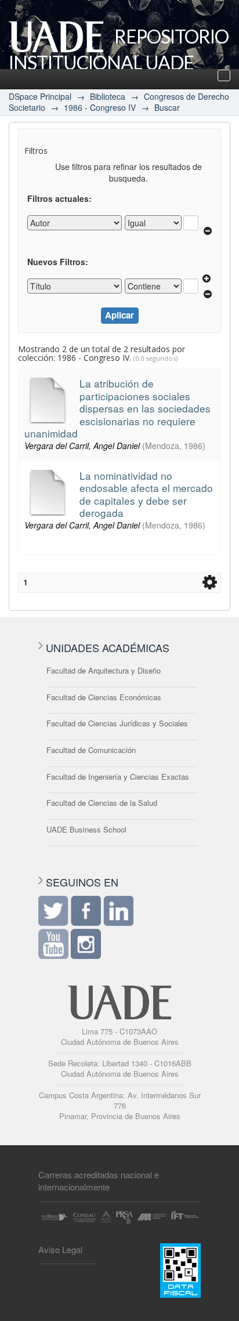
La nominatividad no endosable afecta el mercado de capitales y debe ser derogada (146, 494)
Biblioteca (107, 96)
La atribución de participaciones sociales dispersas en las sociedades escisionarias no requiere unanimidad (117, 408)
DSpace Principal (40, 96)
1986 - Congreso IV (100, 107)
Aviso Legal (60, 1249)
